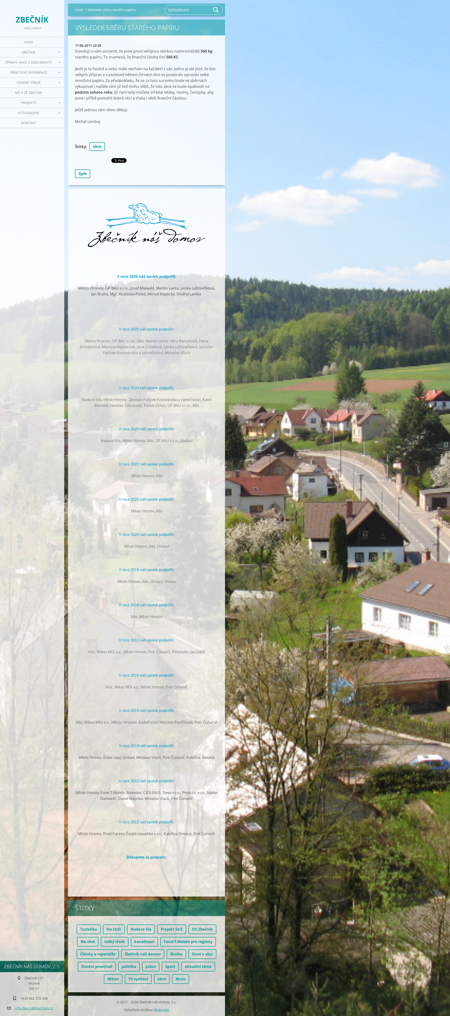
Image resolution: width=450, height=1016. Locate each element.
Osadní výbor (29, 82)
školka (176, 954)
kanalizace (144, 941)
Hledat (216, 9)
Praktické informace (28, 72)
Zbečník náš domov (143, 954)
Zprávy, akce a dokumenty (28, 62)
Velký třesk (114, 941)
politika (129, 966)
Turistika (88, 929)
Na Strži (113, 929)
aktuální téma (198, 966)
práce (151, 966)
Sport (170, 966)
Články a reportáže (97, 954)
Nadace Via (141, 929)
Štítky (80, 146)
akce (97, 146)
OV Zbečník (202, 929)
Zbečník (28, 52)
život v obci (202, 954)
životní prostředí (96, 966)
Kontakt (28, 123)
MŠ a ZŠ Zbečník (28, 92)
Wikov (113, 979)
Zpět (83, 173)
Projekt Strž (172, 929)
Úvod (28, 42)
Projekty (28, 102)
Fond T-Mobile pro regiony (188, 941)
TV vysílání (138, 979)
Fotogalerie (28, 113)
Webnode (161, 1010)
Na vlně (88, 941)
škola (181, 979)
